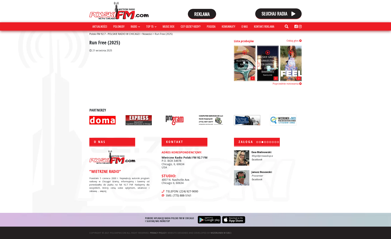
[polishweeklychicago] (175, 120)
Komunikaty (228, 26)
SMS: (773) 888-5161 (178, 195)
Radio (134, 26)
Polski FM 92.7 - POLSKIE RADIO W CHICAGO (119, 10)
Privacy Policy (158, 232)
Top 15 (149, 26)
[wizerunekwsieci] (283, 120)
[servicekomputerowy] (211, 120)
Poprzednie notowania (286, 83)
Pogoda (211, 26)
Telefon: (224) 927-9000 (182, 191)
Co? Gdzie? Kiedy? (191, 26)
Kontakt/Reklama (264, 26)
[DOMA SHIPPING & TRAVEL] (102, 120)
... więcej (102, 191)
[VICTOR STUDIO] (247, 120)
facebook (257, 159)
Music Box (168, 26)
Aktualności (99, 26)
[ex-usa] (139, 120)
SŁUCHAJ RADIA (275, 13)
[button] (257, 142)
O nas (244, 26)
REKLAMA (202, 14)
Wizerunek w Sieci (221, 232)
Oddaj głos (293, 40)
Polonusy (118, 26)
